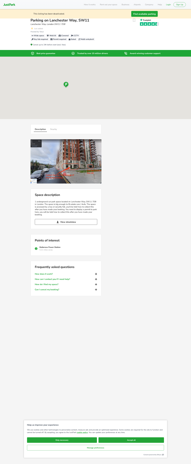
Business (125, 4)
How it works (90, 4)
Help (160, 4)
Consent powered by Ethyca (152, 455)
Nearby (53, 129)
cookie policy (82, 432)
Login (168, 4)
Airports (137, 4)
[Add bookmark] (134, 20)
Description (40, 129)
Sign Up (179, 4)
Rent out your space (108, 4)
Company (149, 4)
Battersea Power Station (49, 247)
